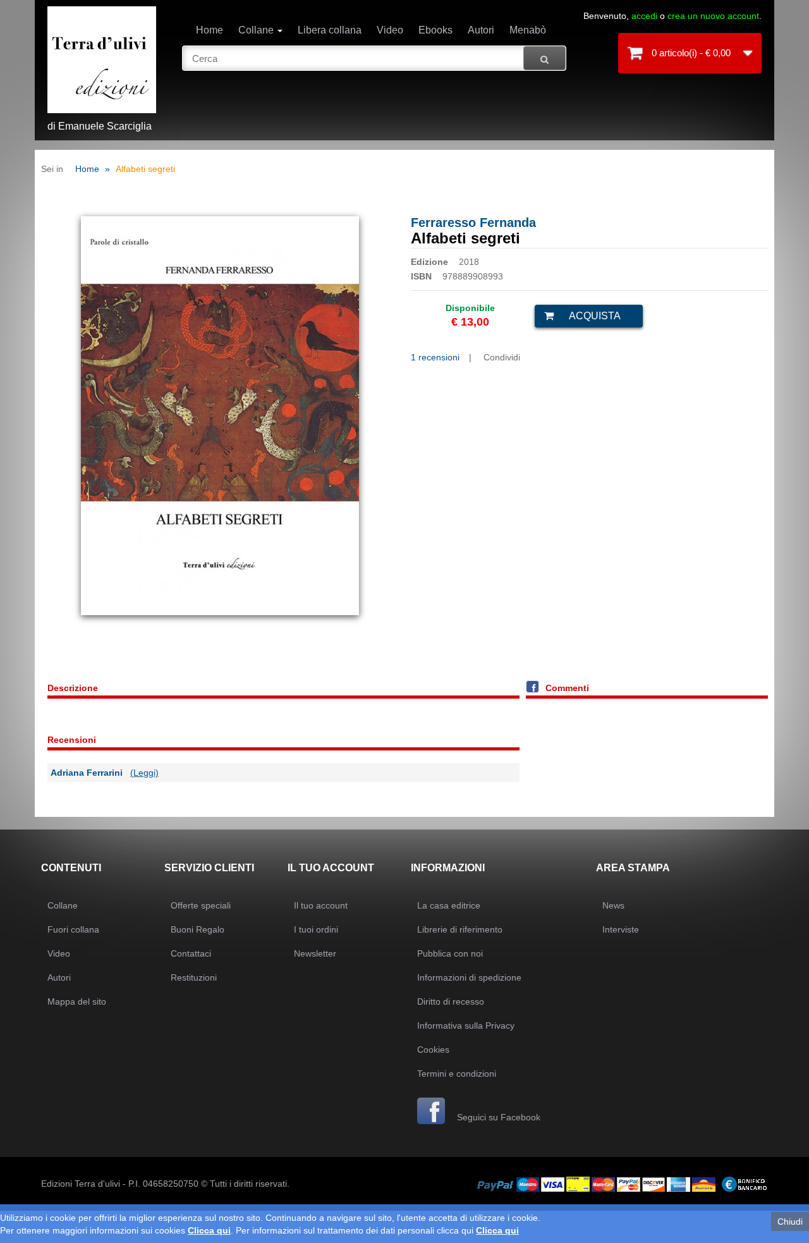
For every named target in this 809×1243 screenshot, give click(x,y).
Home (209, 30)
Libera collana (330, 30)
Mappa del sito (76, 1001)
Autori (481, 30)
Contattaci (191, 953)
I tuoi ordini (316, 929)
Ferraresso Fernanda (473, 223)
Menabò (527, 30)
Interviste (620, 929)
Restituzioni (194, 977)
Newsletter (315, 953)
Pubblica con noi (450, 953)
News (613, 905)
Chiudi (790, 1221)
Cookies (433, 1049)
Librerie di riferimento (459, 929)
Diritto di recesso (450, 1001)
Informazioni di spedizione (469, 977)
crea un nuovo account (713, 16)
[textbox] (374, 58)
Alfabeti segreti (145, 169)
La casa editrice (448, 905)
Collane (257, 30)
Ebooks (435, 30)
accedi (644, 16)
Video (390, 30)
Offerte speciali (201, 905)
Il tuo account (321, 905)
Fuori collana (73, 929)
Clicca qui (209, 1230)
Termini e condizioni (456, 1073)
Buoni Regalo (197, 929)
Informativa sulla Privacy (465, 1025)
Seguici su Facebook (497, 1117)
